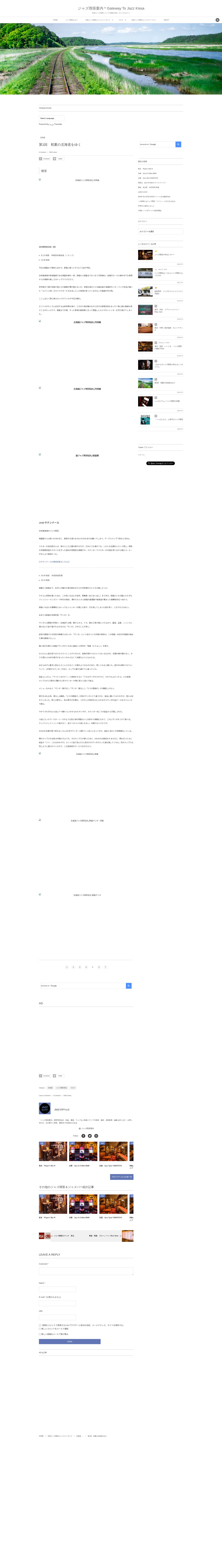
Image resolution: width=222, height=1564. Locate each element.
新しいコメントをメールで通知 (54, 1328)
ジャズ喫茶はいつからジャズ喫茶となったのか (169, 274)
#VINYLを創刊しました (146, 206)
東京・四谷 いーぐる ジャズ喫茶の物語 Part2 (168, 347)
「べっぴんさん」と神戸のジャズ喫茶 (169, 419)
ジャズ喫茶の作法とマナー (165, 255)
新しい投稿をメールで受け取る (54, 1334)
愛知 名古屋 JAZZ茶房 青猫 (148, 187)
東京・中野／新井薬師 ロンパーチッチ (169, 329)
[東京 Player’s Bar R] (53, 1151)
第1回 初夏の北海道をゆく (165, 383)
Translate (58, 124)
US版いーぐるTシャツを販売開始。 (150, 210)
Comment (43, 1264)
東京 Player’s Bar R (47, 1166)
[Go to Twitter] (90, 1136)
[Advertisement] (86, 1037)
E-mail (41, 1297)
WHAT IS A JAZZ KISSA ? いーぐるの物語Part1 (154, 197)
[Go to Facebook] (83, 1136)
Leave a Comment (44, 1095)
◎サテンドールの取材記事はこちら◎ (54, 561)
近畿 (72, 1196)
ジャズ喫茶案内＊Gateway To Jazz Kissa (111, 8)
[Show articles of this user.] (44, 1108)
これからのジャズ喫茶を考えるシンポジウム (169, 366)
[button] (217, 20)
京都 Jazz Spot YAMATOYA (111, 1166)
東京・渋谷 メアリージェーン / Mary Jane (167, 311)
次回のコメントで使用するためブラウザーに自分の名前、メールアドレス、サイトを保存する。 (83, 1325)
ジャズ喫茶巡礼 (61, 1088)
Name (41, 1283)
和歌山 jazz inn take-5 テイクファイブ (152, 183)
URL (41, 1311)
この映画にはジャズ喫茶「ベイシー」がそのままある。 (157, 201)
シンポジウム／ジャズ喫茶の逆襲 (167, 401)
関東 (41, 1196)
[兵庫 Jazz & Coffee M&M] (83, 1151)
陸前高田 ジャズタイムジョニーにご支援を (169, 292)
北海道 (42, 137)
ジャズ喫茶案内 (87, 1128)
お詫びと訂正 (142, 192)
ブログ (73, 1088)
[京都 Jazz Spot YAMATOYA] (113, 1151)
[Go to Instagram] (96, 1136)
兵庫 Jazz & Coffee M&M (79, 1166)
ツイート (141, 455)
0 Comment (42, 152)
